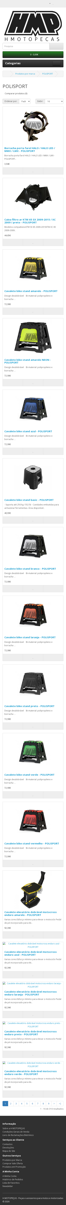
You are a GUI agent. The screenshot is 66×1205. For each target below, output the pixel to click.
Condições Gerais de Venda (16, 1131)
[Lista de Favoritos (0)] (53, 3)
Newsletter (8, 1186)
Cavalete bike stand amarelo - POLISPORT (31, 291)
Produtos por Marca (12, 1160)
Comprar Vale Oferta (13, 1163)
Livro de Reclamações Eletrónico (18, 1135)
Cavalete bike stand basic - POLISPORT (29, 500)
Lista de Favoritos (11, 1182)
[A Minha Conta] (49, 3)
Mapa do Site (9, 1151)
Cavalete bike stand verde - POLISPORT (29, 774)
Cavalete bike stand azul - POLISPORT (28, 431)
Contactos (7, 1144)
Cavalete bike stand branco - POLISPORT (30, 568)
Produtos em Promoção (14, 1166)
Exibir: (40, 101)
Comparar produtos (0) (16, 93)
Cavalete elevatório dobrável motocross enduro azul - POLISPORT (30, 953)
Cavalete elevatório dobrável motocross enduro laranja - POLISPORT (30, 993)
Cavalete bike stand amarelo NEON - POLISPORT (27, 361)
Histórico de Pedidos (13, 1179)
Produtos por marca (25, 73)
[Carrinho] (57, 3)
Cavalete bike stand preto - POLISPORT (29, 706)
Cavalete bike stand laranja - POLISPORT (30, 637)
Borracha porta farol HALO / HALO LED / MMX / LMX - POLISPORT (29, 149)
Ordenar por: (10, 101)
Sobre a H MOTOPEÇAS (14, 1128)
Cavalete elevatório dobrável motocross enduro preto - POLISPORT (30, 1033)
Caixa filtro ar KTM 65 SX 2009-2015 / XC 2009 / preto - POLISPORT (30, 221)
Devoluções (8, 1147)
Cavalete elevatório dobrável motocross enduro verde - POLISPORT (30, 1072)
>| (60, 1103)
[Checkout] (61, 3)
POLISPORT (47, 73)
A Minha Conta (9, 1176)
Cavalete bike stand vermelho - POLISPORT (31, 843)
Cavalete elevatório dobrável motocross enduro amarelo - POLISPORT (30, 913)
